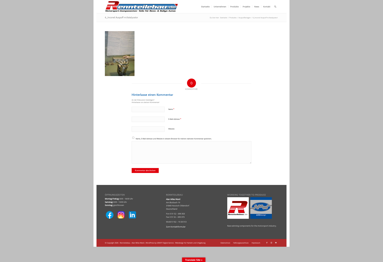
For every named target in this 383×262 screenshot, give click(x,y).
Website (171, 129)
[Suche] (275, 6)
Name (171, 109)
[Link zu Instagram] (271, 242)
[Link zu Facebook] (267, 242)
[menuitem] (205, 6)
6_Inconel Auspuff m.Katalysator (121, 17)
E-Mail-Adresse (174, 119)
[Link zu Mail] (276, 242)
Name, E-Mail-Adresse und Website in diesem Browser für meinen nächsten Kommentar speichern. (174, 139)
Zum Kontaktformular (176, 226)
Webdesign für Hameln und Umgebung (190, 243)
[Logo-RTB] (141, 6)
